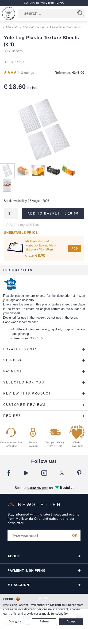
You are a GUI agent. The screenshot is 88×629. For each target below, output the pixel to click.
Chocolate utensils (34, 27)
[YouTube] (26, 473)
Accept (71, 621)
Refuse (44, 621)
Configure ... (17, 621)
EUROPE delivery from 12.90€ (44, 2)
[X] (61, 473)
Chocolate (12, 27)
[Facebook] (9, 473)
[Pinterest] (79, 473)
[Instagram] (44, 473)
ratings (27, 72)
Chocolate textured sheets (65, 27)
